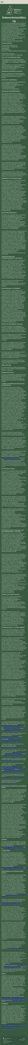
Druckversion (7, 1038)
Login (23, 1038)
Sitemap (5, 1039)
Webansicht (22, 1039)
